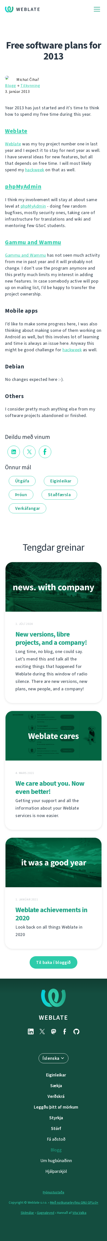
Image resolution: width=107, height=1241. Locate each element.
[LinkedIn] (30, 1031)
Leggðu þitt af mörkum (56, 1107)
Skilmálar (27, 1212)
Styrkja (56, 1118)
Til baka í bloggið (53, 962)
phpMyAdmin (23, 186)
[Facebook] (65, 1031)
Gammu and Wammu (33, 242)
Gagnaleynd (45, 1212)
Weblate (28, 9)
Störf (56, 1128)
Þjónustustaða (53, 1192)
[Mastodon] (53, 1031)
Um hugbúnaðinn (56, 1161)
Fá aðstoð (56, 1139)
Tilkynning (30, 85)
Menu (97, 9)
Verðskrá (56, 1096)
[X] (42, 1031)
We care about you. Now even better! (49, 787)
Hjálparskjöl (56, 1171)
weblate (53, 1017)
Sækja (56, 1086)
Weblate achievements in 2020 (51, 914)
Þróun (21, 495)
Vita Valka (79, 1212)
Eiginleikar (60, 481)
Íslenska (51, 1058)
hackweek (34, 170)
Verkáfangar (27, 508)
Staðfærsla (59, 495)
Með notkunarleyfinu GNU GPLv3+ (74, 1202)
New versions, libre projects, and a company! (51, 638)
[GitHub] (76, 1031)
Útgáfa (22, 481)
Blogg (10, 85)
